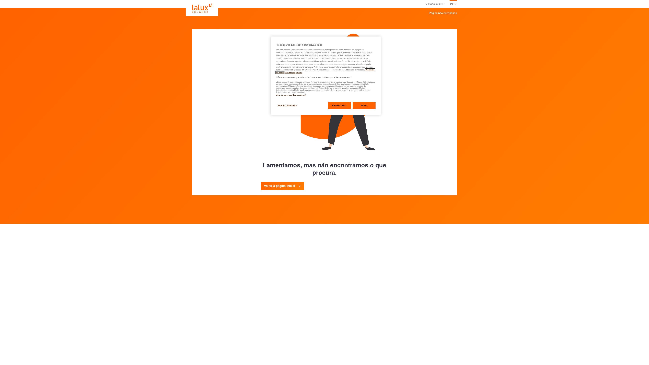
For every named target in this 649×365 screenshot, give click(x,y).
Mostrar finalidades (287, 105)
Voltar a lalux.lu (435, 4)
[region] (326, 75)
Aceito (364, 105)
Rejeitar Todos (339, 105)
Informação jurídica (293, 73)
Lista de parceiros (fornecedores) (291, 95)
